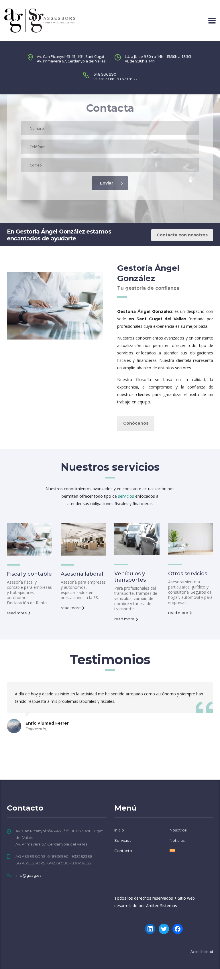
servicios (126, 496)
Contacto (123, 850)
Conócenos (135, 423)
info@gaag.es (28, 875)
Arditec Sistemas (161, 905)
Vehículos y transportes (130, 576)
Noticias (177, 840)
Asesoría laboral (82, 574)
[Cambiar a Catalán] (172, 850)
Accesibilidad (201, 951)
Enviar (106, 183)
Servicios (122, 840)
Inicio (119, 830)
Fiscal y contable (29, 574)
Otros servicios (187, 573)
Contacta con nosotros (182, 235)
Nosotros (178, 830)
